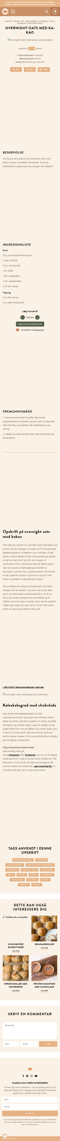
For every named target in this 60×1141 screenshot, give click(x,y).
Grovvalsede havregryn (40, 865)
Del (17, 69)
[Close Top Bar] (58, 3)
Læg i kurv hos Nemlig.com (30, 324)
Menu (13, 11)
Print (45, 69)
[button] (4, 1136)
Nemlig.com (39, 330)
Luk (56, 1076)
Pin (31, 69)
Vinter (36, 885)
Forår (45, 880)
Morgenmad (31, 21)
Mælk (10, 875)
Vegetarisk (17, 880)
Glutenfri (47, 875)
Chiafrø (41, 860)
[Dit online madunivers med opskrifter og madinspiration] (5, 11)
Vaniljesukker (14, 865)
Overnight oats (46, 21)
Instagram (14, 755)
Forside (8, 21)
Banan (22, 875)
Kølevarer (47, 870)
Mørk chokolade (23, 860)
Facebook (30, 755)
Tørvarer (12, 870)
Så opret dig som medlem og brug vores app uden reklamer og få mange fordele (30, 3)
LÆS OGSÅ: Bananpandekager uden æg (23, 687)
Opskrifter (19, 21)
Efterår (32, 880)
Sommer (24, 885)
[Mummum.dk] (30, 1069)
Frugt (34, 875)
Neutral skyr (29, 870)
